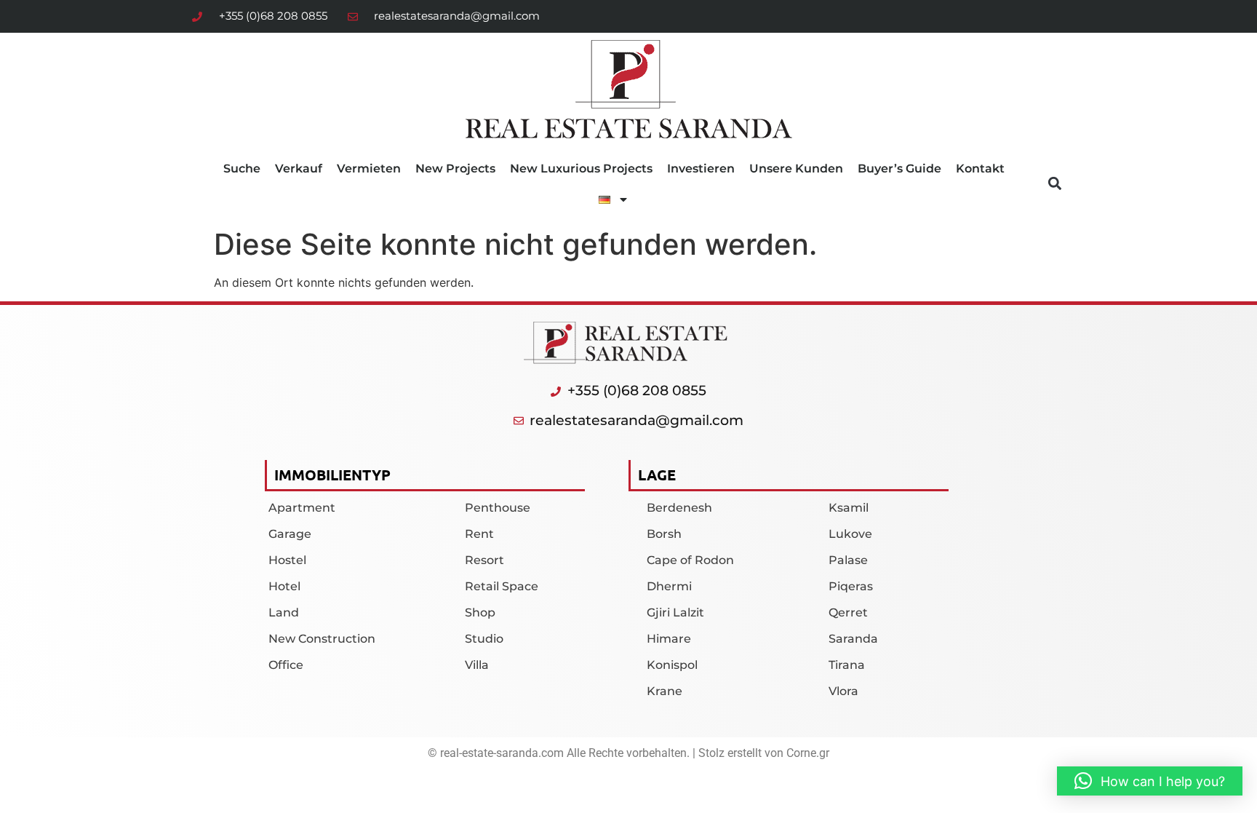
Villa (477, 665)
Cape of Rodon (690, 560)
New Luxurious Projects (581, 168)
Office (285, 665)
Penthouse (497, 508)
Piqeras (851, 586)
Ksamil (849, 508)
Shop (480, 612)
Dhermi (669, 586)
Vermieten (369, 168)
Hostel (287, 560)
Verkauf (298, 168)
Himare (669, 639)
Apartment (301, 508)
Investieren (701, 168)
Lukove (850, 534)
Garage (289, 534)
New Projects (455, 168)
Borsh (664, 534)
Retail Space (501, 586)
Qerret (848, 612)
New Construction (321, 639)
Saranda (853, 639)
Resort (484, 560)
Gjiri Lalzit (675, 612)
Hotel (284, 586)
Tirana (847, 665)
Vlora (843, 691)
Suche (241, 168)
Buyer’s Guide (899, 168)
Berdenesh (679, 508)
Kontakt (980, 168)
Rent (479, 534)
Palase (848, 560)
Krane (664, 691)
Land (283, 612)
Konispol (672, 665)
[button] (1054, 184)
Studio (484, 639)
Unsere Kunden (796, 168)
